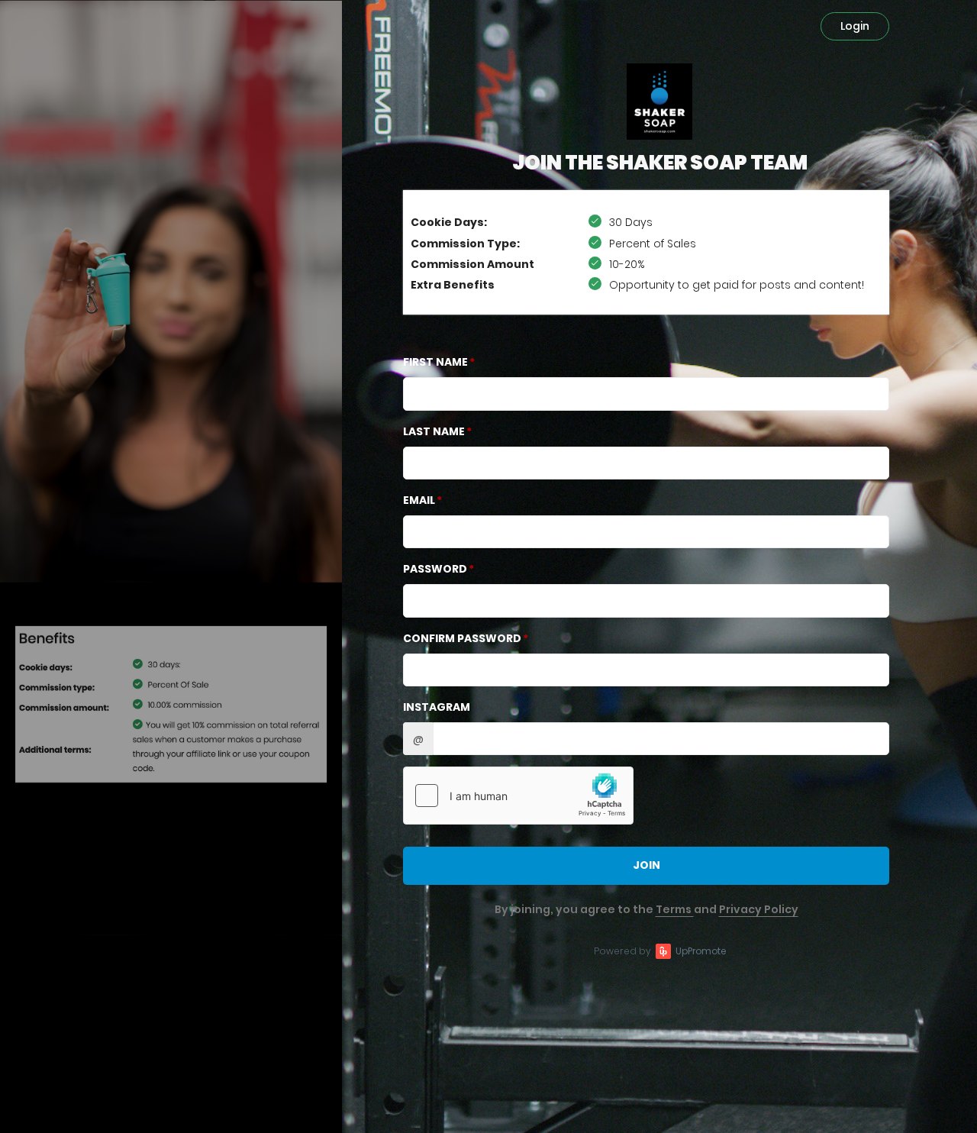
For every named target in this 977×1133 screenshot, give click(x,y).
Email (419, 500)
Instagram (436, 707)
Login (854, 26)
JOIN (646, 865)
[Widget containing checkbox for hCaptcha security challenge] (518, 796)
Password (435, 568)
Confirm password (462, 638)
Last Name (434, 431)
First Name (435, 362)
